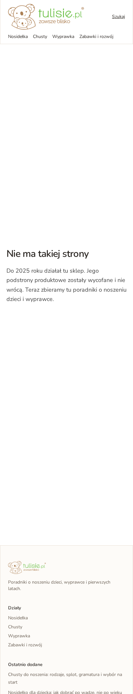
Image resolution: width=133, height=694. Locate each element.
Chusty (40, 36)
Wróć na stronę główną (40, 318)
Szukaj (118, 17)
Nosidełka (18, 36)
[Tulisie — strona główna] (46, 17)
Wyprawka (63, 36)
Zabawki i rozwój (96, 36)
